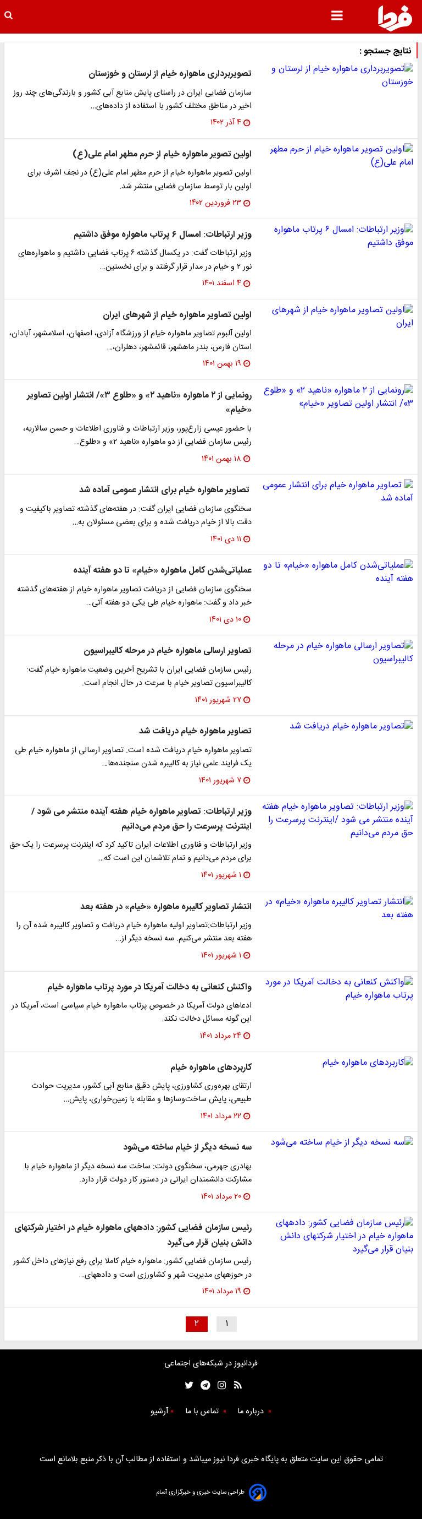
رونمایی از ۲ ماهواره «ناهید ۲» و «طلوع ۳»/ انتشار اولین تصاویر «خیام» (139, 402)
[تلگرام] (201, 1385)
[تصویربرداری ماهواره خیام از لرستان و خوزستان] (336, 76)
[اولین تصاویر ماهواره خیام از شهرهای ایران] (336, 317)
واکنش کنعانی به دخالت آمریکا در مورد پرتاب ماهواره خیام (149, 987)
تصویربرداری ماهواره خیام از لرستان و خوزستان (170, 74)
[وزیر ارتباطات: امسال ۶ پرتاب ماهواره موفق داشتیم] (336, 237)
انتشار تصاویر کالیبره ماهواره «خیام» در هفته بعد (166, 907)
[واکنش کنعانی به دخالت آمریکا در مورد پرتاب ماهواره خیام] (336, 989)
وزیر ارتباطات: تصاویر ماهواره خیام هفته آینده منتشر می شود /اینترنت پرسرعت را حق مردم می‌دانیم (141, 819)
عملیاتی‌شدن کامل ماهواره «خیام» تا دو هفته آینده (162, 570)
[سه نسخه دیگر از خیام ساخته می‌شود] (336, 1143)
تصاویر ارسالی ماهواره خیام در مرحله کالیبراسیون (168, 651)
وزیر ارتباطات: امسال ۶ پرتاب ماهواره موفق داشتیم (163, 234)
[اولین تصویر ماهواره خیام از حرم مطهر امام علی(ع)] (336, 156)
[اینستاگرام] (218, 1385)
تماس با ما (203, 1411)
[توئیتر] (186, 1385)
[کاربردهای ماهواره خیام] (336, 1063)
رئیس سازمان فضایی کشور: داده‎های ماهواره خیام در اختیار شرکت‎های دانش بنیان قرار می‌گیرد (133, 1235)
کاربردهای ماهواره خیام (211, 1067)
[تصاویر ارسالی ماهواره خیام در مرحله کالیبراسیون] (336, 653)
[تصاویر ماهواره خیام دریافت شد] (336, 726)
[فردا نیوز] (395, 18)
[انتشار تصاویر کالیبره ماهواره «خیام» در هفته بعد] (336, 909)
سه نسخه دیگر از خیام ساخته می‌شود (187, 1147)
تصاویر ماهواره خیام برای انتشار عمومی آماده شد (165, 490)
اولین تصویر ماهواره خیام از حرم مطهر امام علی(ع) (162, 154)
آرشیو (159, 1411)
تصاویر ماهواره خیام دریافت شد (195, 731)
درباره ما (251, 1411)
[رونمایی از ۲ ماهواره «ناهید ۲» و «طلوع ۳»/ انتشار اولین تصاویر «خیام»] (336, 397)
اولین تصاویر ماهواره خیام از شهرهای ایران (177, 315)
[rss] (234, 1385)
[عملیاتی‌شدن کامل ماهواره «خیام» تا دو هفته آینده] (336, 572)
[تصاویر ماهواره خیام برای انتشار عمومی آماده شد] (336, 492)
